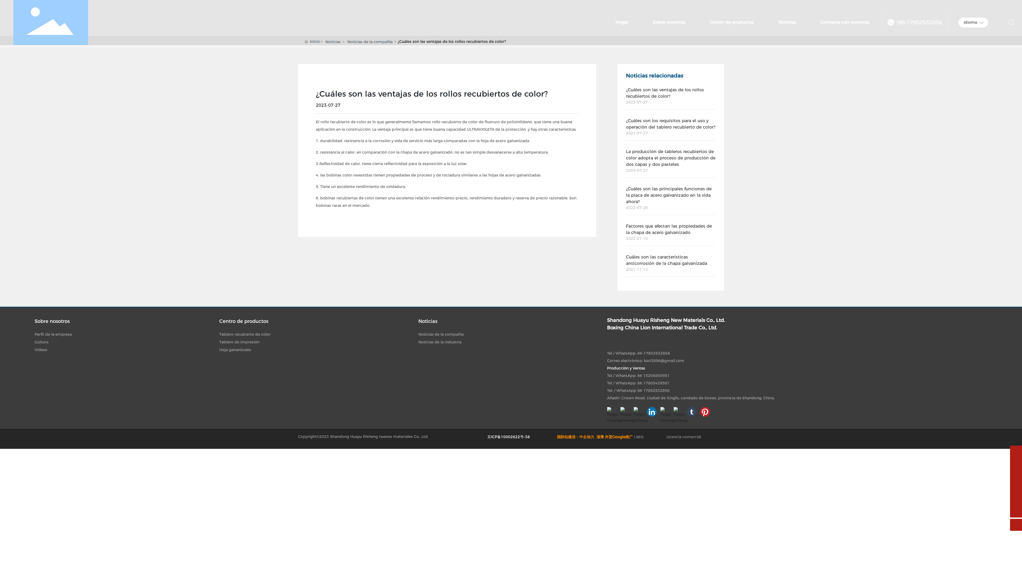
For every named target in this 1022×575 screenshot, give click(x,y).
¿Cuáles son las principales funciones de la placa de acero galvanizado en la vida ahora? (669, 195)
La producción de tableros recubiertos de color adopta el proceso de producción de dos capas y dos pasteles (670, 158)
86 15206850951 (653, 375)
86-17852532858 (653, 353)
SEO (640, 437)
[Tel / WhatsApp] (1016, 476)
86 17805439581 (653, 383)
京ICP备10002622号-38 (508, 436)
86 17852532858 (653, 390)
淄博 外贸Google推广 (614, 436)
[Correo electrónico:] (1016, 452)
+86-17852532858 (919, 22)
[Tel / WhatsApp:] (1016, 488)
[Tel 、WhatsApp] (1016, 464)
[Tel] (1016, 500)
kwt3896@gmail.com (664, 360)
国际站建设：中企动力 (576, 436)
